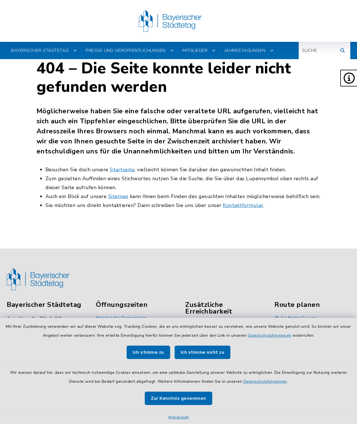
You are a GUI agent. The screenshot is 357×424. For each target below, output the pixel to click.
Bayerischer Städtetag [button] (40, 50)
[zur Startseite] (170, 21)
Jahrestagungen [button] (245, 50)
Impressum (178, 417)
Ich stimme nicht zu (203, 352)
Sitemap (118, 196)
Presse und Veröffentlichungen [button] (126, 50)
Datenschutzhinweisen (269, 335)
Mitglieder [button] (195, 50)
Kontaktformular (243, 205)
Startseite (122, 169)
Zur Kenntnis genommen (178, 398)
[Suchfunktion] (342, 50)
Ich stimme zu (148, 352)
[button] (348, 78)
